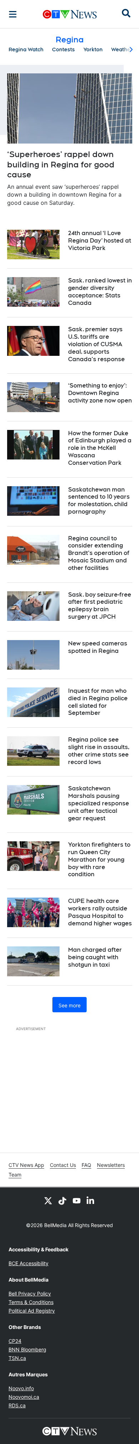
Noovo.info (21, 1388)
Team (15, 1175)
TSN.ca (17, 1358)
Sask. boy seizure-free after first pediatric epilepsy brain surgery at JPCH (99, 605)
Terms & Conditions (31, 1302)
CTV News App (26, 1165)
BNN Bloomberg (27, 1349)
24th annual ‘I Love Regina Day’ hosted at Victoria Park (99, 240)
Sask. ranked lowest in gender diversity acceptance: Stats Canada (100, 291)
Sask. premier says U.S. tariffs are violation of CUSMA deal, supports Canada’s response (96, 344)
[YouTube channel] (76, 1200)
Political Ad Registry (32, 1311)
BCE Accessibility (28, 1263)
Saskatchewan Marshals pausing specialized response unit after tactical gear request (98, 803)
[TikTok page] (62, 1200)
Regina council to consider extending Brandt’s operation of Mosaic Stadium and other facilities (98, 553)
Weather (122, 49)
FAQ (86, 1165)
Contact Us (63, 1165)
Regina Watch (26, 49)
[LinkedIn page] (91, 1200)
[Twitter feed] (48, 1200)
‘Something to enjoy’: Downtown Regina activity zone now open (100, 393)
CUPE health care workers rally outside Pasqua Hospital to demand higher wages (100, 912)
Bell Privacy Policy (30, 1293)
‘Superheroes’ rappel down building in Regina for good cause (60, 164)
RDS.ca (17, 1405)
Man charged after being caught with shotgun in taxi (95, 957)
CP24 (15, 1341)
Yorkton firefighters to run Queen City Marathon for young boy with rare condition (99, 859)
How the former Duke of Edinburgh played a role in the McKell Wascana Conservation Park (100, 448)
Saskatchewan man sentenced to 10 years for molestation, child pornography (99, 500)
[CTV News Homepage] (70, 14)
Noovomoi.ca (24, 1397)
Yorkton (93, 49)
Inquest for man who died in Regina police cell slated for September (98, 701)
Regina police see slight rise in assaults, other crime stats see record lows (98, 750)
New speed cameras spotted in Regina (97, 647)
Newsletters (111, 1165)
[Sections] (13, 14)
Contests (63, 49)
